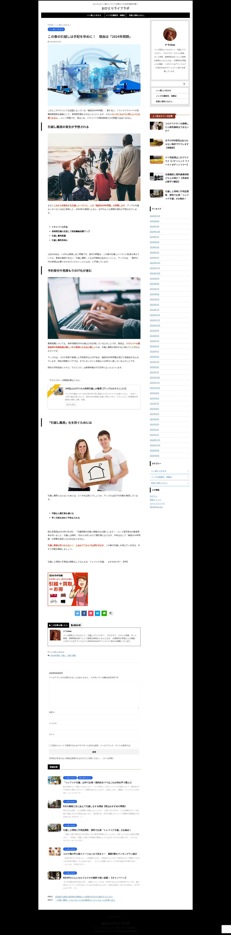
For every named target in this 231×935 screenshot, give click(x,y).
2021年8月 (154, 398)
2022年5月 (154, 351)
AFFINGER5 (132, 931)
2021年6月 (154, 409)
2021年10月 (155, 388)
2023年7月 (154, 289)
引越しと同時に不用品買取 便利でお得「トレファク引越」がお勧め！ (97, 830)
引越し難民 (71, 655)
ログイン (153, 496)
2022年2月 (154, 367)
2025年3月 (154, 226)
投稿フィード (155, 500)
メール (52, 723)
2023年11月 (155, 268)
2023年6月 (154, 294)
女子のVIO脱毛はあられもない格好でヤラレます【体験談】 (177, 144)
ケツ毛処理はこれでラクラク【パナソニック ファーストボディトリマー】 (177, 161)
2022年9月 (154, 330)
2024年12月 (155, 231)
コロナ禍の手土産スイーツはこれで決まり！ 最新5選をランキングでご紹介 (100, 853)
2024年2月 (154, 252)
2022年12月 (155, 315)
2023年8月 (154, 284)
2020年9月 (154, 450)
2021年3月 (154, 424)
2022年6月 (154, 346)
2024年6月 (154, 242)
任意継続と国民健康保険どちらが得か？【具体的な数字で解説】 (177, 178)
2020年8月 (154, 455)
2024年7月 (154, 237)
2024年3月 (154, 247)
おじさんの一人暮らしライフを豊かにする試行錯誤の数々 (115, 928)
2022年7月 (154, 341)
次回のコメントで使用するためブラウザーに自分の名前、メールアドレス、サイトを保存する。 (91, 745)
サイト (52, 734)
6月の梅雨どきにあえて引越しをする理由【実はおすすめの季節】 (95, 806)
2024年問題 (55, 655)
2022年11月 (155, 320)
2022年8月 (154, 336)
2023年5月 (154, 299)
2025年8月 (154, 221)
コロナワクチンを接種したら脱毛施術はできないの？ (177, 127)
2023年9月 (154, 278)
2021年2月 (154, 429)
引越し (63, 655)
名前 (52, 712)
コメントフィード (157, 503)
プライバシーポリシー (115, 917)
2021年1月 (154, 435)
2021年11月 (155, 383)
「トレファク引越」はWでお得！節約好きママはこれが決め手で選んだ (97, 782)
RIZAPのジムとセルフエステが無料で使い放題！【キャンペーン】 (95, 877)
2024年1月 (154, 257)
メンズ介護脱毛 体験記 (115, 15)
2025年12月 (155, 216)
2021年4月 (154, 419)
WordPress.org (156, 507)
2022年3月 (154, 362)
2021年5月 (154, 414)
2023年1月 (154, 310)
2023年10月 (155, 273)
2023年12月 (155, 263)
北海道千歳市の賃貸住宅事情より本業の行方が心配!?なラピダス (84, 896)
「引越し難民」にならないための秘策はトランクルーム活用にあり (85, 900)
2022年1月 (154, 372)
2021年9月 (154, 393)
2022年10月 (155, 325)
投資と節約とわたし (137, 15)
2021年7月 (154, 403)
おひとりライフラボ (115, 8)
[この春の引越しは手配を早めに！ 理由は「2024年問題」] (97, 613)
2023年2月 (154, 304)
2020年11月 (155, 440)
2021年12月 (155, 377)
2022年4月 (154, 356)
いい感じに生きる (94, 15)
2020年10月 (155, 445)
